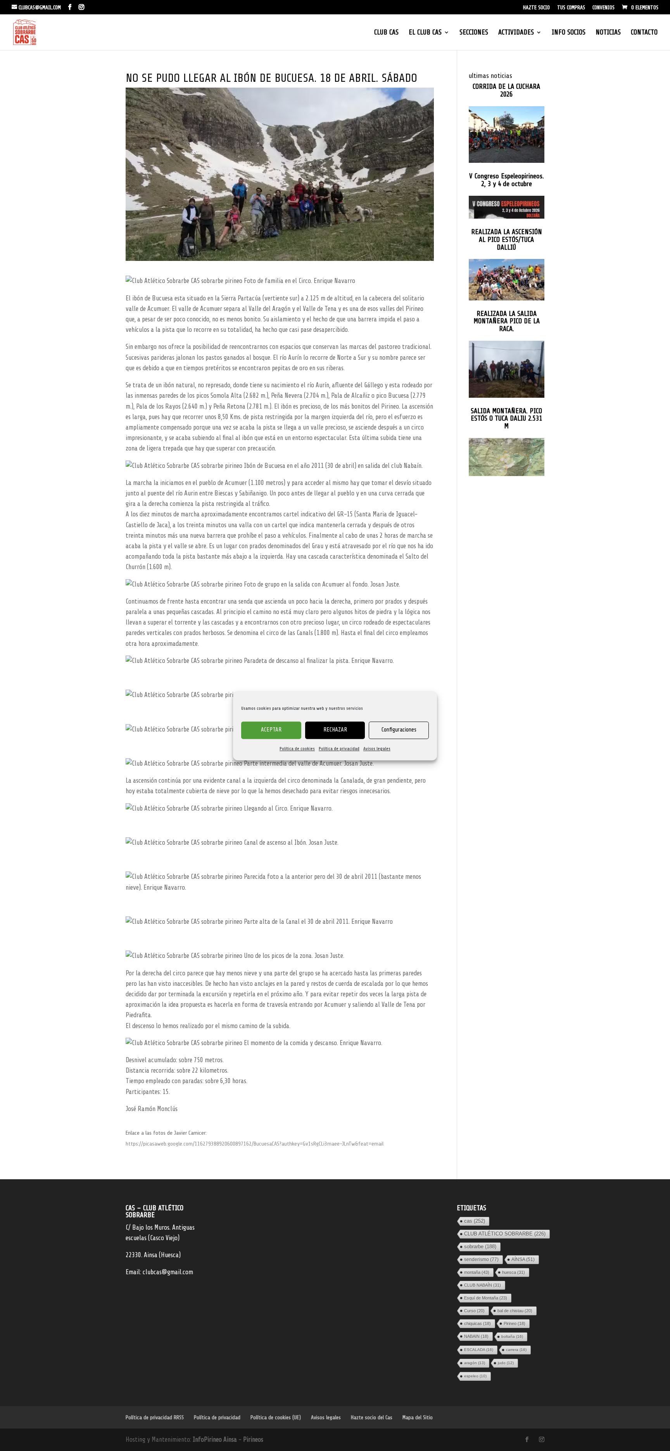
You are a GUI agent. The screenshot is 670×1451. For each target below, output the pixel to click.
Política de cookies (297, 748)
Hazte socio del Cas (371, 1417)
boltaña (512, 1336)
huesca (513, 1272)
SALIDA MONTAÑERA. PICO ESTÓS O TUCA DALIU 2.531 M (506, 418)
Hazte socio (536, 7)
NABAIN (476, 1336)
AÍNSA (523, 1259)
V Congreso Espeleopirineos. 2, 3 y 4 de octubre (506, 180)
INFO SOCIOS (568, 32)
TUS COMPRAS (571, 7)
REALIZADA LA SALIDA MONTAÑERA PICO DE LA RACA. (506, 321)
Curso (474, 1310)
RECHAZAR (335, 729)
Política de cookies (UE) (275, 1417)
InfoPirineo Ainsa (215, 1439)
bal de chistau (514, 1310)
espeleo (475, 1375)
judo (506, 1362)
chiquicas (477, 1323)
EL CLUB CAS (425, 32)
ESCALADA (478, 1349)
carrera (516, 1349)
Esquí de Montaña (485, 1297)
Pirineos (253, 1439)
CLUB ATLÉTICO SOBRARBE (505, 1233)
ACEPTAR (271, 729)
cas (474, 1220)
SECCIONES (473, 32)
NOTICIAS (608, 32)
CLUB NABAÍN (482, 1284)
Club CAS (386, 32)
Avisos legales (376, 748)
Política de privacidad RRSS (155, 1417)
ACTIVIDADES (516, 32)
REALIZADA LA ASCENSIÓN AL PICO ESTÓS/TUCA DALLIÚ (506, 239)
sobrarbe (480, 1246)
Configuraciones (399, 729)
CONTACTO (644, 32)
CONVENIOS (603, 7)
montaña (476, 1272)
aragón (474, 1362)
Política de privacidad (339, 748)
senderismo (481, 1259)
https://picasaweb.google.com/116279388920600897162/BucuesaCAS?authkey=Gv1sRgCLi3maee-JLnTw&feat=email (254, 1143)
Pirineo (514, 1323)
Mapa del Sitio (417, 1417)
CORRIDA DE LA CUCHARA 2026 (506, 90)
